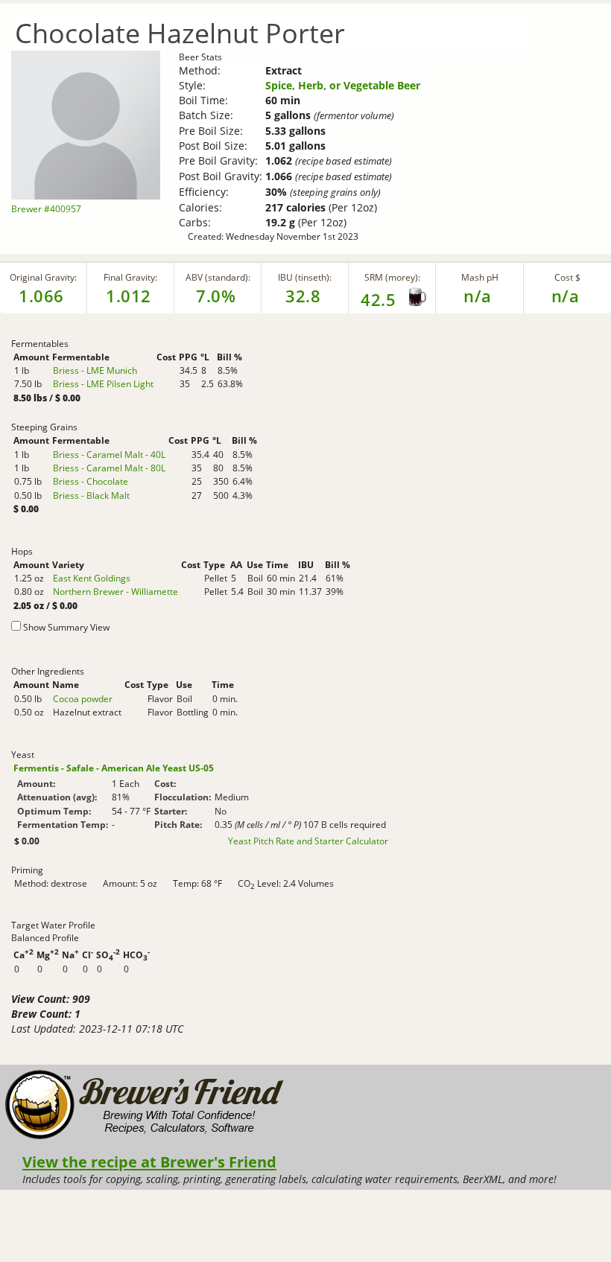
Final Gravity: (130, 277)
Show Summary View (66, 627)
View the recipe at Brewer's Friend (149, 1161)
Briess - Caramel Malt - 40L (109, 454)
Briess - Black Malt (91, 495)
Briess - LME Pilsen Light (103, 383)
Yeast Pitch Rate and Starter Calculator (308, 841)
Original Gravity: (43, 277)
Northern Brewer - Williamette (115, 591)
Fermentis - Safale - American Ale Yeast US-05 (113, 768)
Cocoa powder (83, 698)
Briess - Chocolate (90, 481)
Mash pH (479, 277)
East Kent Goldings (91, 578)
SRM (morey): (392, 277)
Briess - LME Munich (95, 370)
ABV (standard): (218, 277)
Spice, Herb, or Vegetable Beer (342, 85)
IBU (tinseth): (305, 277)
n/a (565, 295)
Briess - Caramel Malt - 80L (109, 468)
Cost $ (567, 277)
